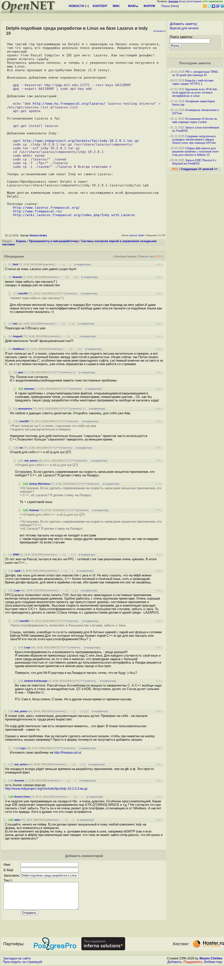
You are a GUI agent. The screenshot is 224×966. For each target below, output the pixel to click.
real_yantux (31, 460)
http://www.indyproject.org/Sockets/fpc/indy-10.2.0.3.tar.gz (46, 788)
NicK (15, 264)
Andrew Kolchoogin (35, 681)
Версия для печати (184, 28)
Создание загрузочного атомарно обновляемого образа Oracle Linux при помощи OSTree (194, 139)
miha (17, 820)
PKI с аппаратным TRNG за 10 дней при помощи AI (195, 73)
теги (175, 6)
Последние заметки (195, 63)
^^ (58, 293)
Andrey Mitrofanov (40, 483)
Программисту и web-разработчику (54, 241)
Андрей (17, 336)
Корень (21, 241)
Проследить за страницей (22, 962)
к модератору (82, 264)
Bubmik (17, 277)
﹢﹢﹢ (59, 264)
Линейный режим (125, 256)
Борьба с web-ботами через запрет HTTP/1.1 (193, 82)
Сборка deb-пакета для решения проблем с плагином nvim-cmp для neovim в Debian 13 (195, 151)
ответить (48, 264)
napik (17, 570)
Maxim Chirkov (211, 958)
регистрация (194, 1)
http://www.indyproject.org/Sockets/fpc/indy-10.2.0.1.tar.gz (81, 140)
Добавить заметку (183, 24)
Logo (17, 590)
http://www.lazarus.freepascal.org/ (46, 207)
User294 (22, 293)
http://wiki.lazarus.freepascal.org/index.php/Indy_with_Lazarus (74, 215)
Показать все (146, 256)
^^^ (63, 293)
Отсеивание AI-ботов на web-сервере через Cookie (194, 120)
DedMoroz (19, 349)
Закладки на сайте (17, 958)
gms (20, 372)
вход (182, 1)
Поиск (165, 6)
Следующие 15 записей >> (199, 169)
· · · (67, 264)
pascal (133, 235)
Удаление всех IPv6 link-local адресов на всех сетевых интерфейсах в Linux (195, 92)
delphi (141, 235)
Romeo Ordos (38, 235)
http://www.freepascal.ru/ (37, 211)
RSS (159, 256)
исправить (159, 31)
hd (21, 447)
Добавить (174, 962)
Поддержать (193, 962)
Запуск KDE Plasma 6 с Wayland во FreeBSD (194, 162)
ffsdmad (34, 510)
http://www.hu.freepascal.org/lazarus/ (69, 103)
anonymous (25, 408)
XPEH (16, 554)
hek (15, 323)
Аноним (29, 388)
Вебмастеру (213, 962)
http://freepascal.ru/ (67, 752)
